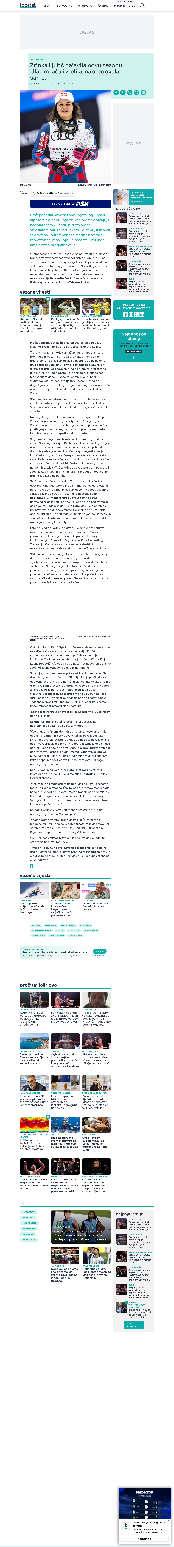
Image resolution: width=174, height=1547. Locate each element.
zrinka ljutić (75, 935)
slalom (59, 931)
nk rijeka (28, 1234)
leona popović (68, 926)
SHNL (105, 5)
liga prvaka (29, 1223)
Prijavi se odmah (134, 352)
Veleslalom (74, 931)
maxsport (29, 1212)
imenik (119, 1)
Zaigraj (100, 951)
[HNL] (133, 197)
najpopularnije (129, 1214)
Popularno (64, 5)
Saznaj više (144, 1538)
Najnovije (85, 5)
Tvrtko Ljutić (38, 935)
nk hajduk (29, 1240)
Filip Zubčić (85, 926)
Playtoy (129, 1)
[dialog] (145, 1516)
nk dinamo (29, 1228)
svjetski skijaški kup (41, 931)
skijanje (36, 926)
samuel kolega (57, 935)
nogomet (28, 1217)
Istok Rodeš (50, 926)
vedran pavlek (91, 931)
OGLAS (87, 32)
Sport (48, 5)
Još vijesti (131, 1325)
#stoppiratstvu (124, 5)
